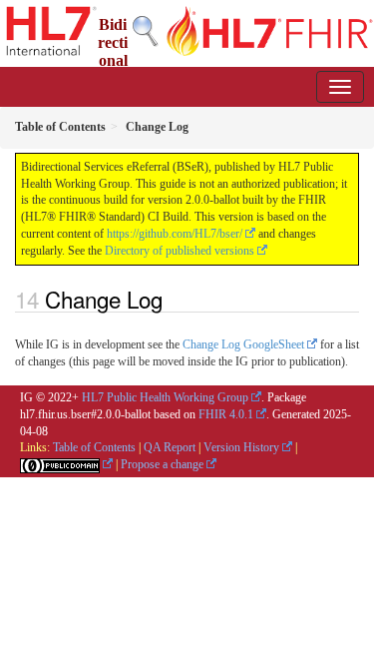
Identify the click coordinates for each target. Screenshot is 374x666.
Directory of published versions (179, 251)
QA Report (169, 447)
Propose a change (162, 464)
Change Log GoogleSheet (243, 344)
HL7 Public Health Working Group (165, 397)
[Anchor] (174, 299)
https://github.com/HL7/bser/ (174, 234)
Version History (241, 447)
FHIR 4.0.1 (225, 414)
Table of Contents (94, 447)
